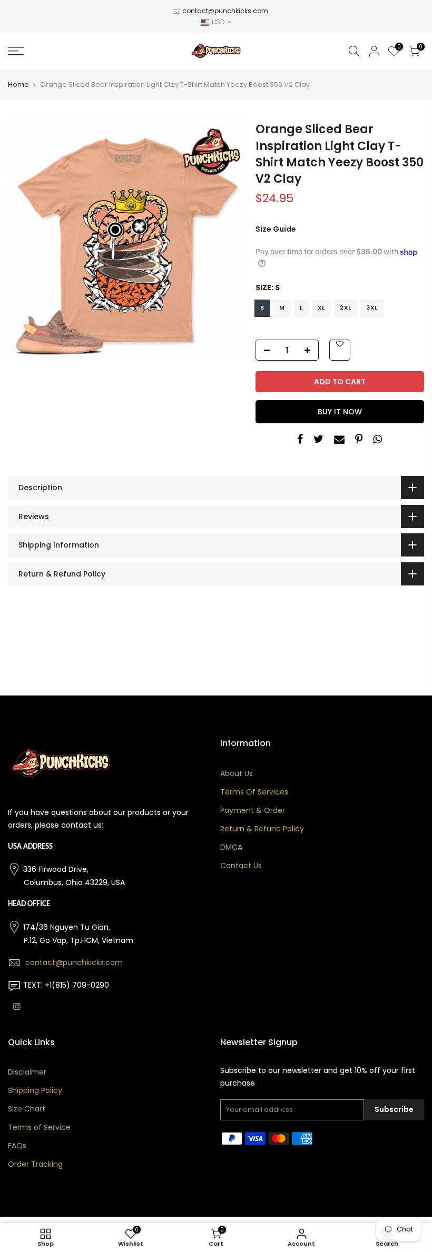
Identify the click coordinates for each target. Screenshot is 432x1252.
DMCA (231, 847)
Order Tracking (35, 1164)
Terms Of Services (254, 792)
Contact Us (241, 865)
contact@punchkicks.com (225, 10)
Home (18, 85)
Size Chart (26, 1109)
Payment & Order (252, 810)
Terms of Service (39, 1127)
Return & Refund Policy (262, 828)
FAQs (17, 1145)
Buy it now (340, 411)
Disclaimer (27, 1072)
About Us (236, 773)
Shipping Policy (35, 1090)
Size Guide (276, 229)
